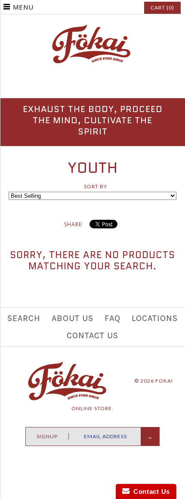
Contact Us (92, 335)
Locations (155, 318)
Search (23, 318)
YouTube (112, 86)
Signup (47, 436)
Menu (23, 7)
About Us (72, 318)
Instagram (92, 86)
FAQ (112, 318)
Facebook (72, 86)
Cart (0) (162, 7)
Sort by (95, 186)
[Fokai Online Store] (92, 28)
